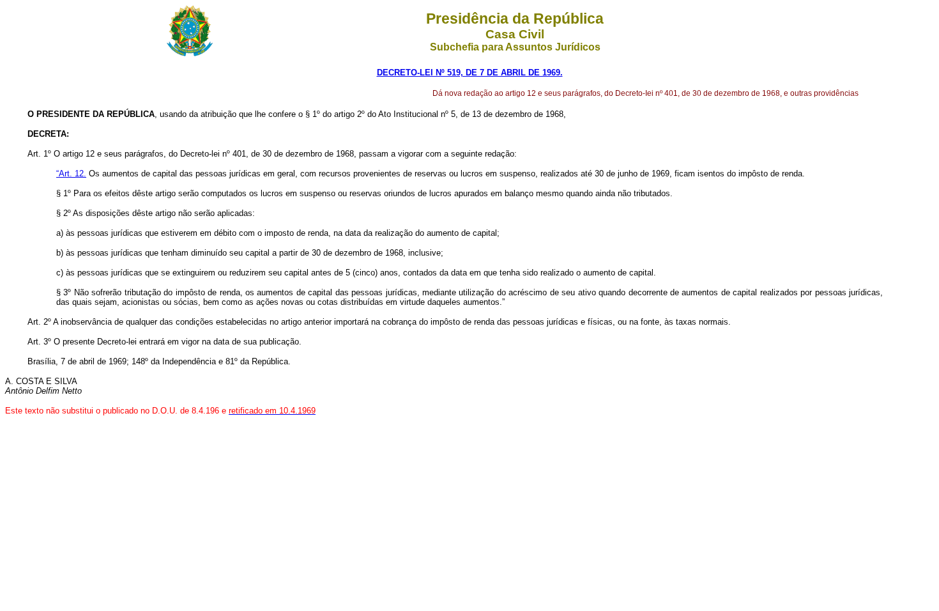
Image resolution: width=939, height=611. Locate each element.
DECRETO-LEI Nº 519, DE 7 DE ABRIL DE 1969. (470, 72)
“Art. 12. (71, 173)
